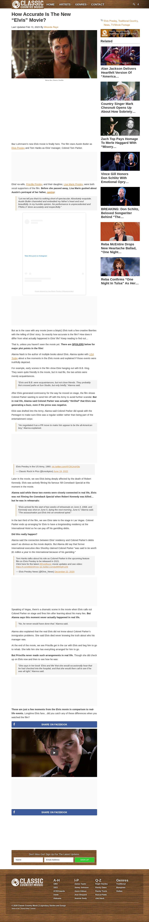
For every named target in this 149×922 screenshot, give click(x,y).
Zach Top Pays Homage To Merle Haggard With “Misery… (119, 143)
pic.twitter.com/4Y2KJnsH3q (66, 466)
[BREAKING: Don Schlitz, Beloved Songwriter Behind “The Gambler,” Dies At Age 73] (120, 196)
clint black (99, 898)
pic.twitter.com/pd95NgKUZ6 (54, 567)
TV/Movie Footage (120, 24)
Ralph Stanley (101, 884)
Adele (56, 895)
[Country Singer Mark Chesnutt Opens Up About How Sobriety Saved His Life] (120, 91)
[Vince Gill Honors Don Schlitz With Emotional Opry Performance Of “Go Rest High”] (120, 161)
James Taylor (80, 884)
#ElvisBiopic (45, 564)
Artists (65, 4)
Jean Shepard (80, 895)
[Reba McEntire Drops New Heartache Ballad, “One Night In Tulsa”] (120, 231)
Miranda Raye (51, 27)
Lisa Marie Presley (73, 184)
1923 (55, 887)
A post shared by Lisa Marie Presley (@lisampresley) (54, 291)
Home (50, 4)
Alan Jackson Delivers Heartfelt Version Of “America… (118, 72)
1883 (55, 884)
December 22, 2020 (64, 571)
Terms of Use (16, 908)
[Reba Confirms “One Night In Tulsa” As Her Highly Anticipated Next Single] (120, 266)
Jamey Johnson (81, 887)
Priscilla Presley (34, 184)
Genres (80, 4)
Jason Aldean (80, 891)
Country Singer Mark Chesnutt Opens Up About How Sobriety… (118, 107)
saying (50, 192)
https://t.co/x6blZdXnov (27, 567)
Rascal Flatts (101, 895)
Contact (97, 4)
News (107, 24)
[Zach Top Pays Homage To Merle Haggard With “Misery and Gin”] (120, 126)
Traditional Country (128, 20)
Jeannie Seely (80, 898)
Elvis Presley (18, 148)
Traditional (121, 884)
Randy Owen (101, 887)
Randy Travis (101, 891)
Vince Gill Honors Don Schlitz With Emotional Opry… (115, 178)
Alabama (57, 898)
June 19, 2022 (61, 471)
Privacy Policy (25, 908)
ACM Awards (59, 891)
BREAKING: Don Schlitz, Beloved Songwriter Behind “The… (120, 213)
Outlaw (119, 891)
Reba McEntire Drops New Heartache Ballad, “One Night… (118, 248)
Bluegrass (120, 887)
